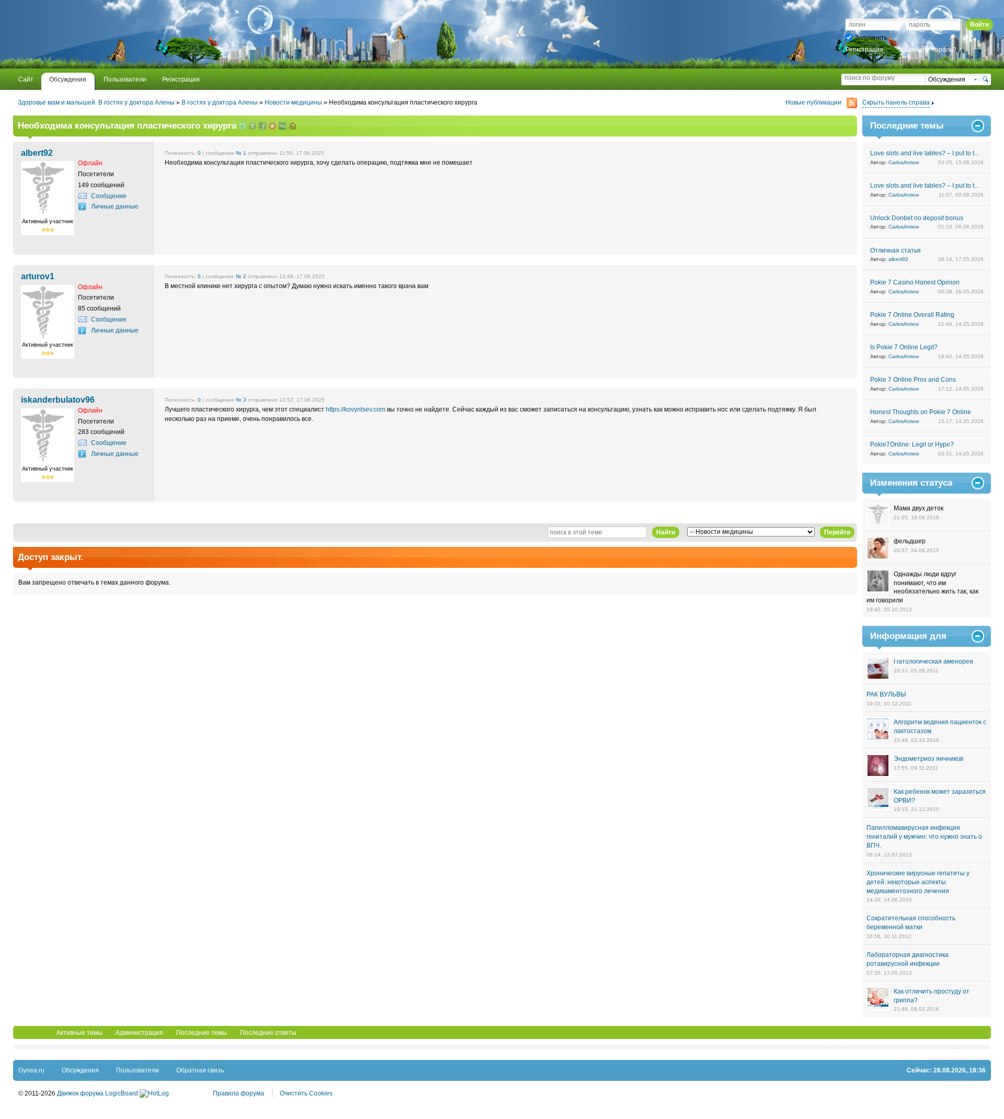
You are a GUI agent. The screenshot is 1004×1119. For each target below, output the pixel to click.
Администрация (139, 1032)
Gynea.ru (31, 1070)
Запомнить (871, 37)
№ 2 (241, 276)
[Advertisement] (140, 34)
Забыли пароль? (931, 49)
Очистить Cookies (306, 1093)
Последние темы (201, 1032)
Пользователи (137, 1070)
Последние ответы (268, 1032)
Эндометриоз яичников (928, 758)
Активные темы (79, 1032)
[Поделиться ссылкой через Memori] (272, 127)
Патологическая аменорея (933, 661)
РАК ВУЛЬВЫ (886, 694)
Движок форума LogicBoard (97, 1093)
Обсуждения (80, 1070)
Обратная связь (200, 1070)
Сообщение (109, 196)
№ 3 (241, 400)
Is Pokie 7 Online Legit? (904, 347)
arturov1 (37, 276)
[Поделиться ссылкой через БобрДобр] (292, 127)
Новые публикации (813, 102)
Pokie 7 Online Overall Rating (912, 314)
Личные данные (115, 206)
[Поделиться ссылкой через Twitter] (242, 127)
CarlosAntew (903, 162)
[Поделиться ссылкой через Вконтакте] (252, 127)
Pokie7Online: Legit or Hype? (912, 444)
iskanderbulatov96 (58, 399)
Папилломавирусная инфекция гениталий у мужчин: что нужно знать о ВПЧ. (924, 836)
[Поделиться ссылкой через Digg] (282, 127)
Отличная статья (895, 250)
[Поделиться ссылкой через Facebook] (262, 127)
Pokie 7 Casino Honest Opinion (915, 282)
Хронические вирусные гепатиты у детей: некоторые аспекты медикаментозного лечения (917, 882)
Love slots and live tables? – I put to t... (924, 153)
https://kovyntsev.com (355, 409)
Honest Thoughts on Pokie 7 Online (920, 412)
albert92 (37, 152)
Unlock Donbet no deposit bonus (916, 218)
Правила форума (238, 1093)
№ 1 (241, 153)
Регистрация (864, 49)
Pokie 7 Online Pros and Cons (913, 379)
